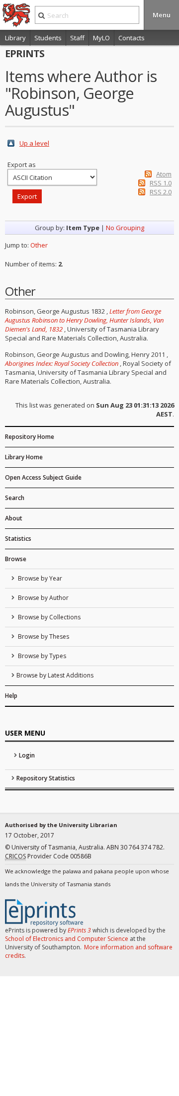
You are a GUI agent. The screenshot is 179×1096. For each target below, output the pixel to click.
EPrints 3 (79, 930)
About (13, 518)
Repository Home (29, 436)
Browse (15, 559)
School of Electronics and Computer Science (66, 938)
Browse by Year (39, 578)
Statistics (18, 538)
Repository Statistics (45, 778)
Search (14, 498)
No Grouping (125, 227)
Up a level (34, 143)
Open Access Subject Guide (43, 477)
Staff (77, 37)
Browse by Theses (42, 636)
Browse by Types (41, 656)
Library (15, 37)
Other (39, 245)
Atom (164, 173)
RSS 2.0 (161, 191)
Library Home (24, 457)
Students (48, 37)
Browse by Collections (48, 617)
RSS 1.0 (161, 182)
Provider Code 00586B (48, 856)
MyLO (101, 37)
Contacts (131, 37)
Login (27, 755)
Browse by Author (42, 597)
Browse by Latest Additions (54, 675)
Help (11, 695)
